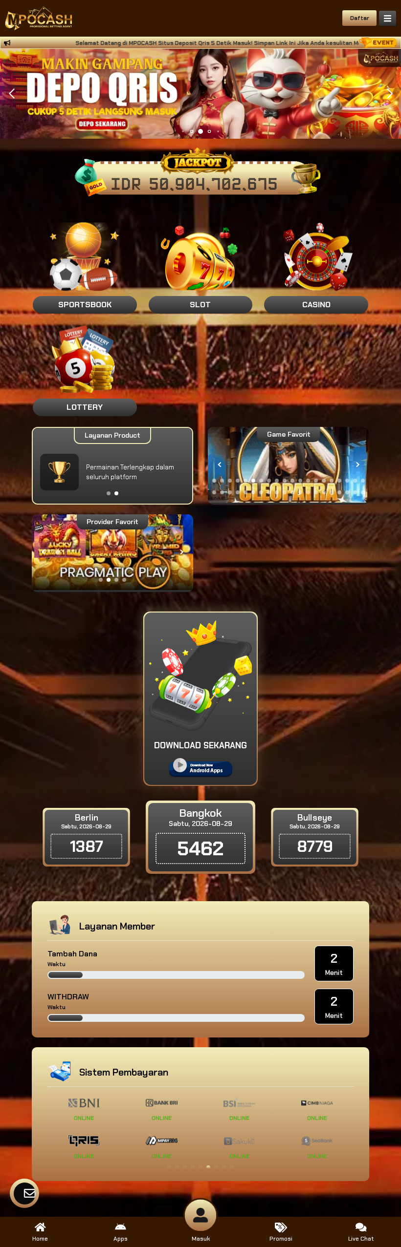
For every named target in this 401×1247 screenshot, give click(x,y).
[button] (389, 94)
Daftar (359, 18)
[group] (288, 465)
